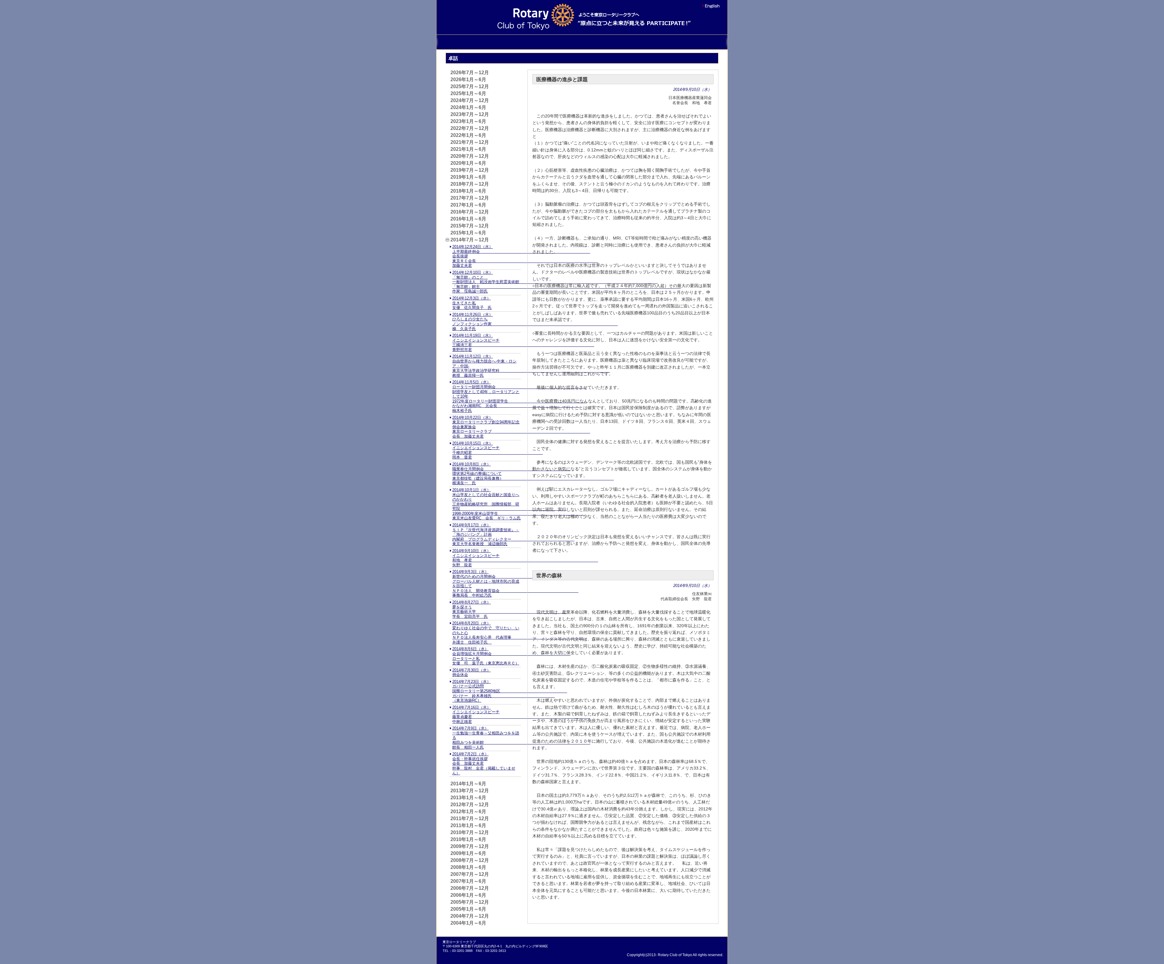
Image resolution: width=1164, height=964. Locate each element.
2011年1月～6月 (468, 825)
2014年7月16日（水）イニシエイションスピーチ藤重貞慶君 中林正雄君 (521, 714)
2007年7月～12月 (469, 874)
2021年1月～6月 (468, 149)
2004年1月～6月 (468, 923)
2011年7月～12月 (469, 818)
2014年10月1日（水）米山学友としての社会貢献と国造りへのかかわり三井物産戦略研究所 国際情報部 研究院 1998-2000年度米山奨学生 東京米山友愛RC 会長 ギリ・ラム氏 (518, 504)
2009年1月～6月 (468, 853)
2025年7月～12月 (469, 86)
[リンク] (682, 42)
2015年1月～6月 (468, 232)
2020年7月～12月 (469, 156)
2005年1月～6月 (468, 909)
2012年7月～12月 (469, 804)
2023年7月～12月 (469, 114)
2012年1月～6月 (468, 811)
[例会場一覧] (654, 42)
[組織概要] (481, 42)
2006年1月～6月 (468, 895)
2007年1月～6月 (468, 881)
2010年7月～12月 (469, 832)
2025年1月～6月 (468, 93)
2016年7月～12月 (469, 211)
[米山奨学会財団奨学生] (538, 42)
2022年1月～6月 (468, 135)
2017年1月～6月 (468, 204)
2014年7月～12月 (469, 239)
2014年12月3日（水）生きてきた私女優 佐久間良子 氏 (472, 303)
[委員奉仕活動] (510, 42)
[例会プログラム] (596, 42)
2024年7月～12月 (469, 100)
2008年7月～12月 (469, 860)
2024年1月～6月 (468, 107)
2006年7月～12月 (469, 888)
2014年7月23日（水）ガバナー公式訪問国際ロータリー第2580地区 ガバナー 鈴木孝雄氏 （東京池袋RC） (509, 691)
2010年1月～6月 (468, 839)
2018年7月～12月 (469, 184)
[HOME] (711, 42)
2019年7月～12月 (469, 170)
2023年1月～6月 (468, 121)
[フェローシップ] (567, 42)
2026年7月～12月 (469, 72)
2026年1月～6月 (468, 79)
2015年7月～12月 (469, 225)
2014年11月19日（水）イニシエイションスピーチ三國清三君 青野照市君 (523, 342)
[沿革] (452, 42)
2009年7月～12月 (469, 846)
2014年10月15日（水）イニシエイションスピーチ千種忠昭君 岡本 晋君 (497, 450)
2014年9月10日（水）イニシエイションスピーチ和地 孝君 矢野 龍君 (525, 557)
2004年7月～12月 (469, 916)
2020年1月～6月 (468, 163)
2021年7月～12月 (469, 142)
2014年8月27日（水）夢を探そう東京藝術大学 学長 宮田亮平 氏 (509, 609)
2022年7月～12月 (469, 128)
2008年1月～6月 (468, 867)
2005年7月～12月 (469, 902)
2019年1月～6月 (468, 177)
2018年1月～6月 (468, 191)
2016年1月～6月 (468, 218)
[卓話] (625, 42)
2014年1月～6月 (468, 783)
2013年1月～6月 (468, 797)
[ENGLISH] (710, 6)
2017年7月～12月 (469, 197)
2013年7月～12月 (469, 790)
